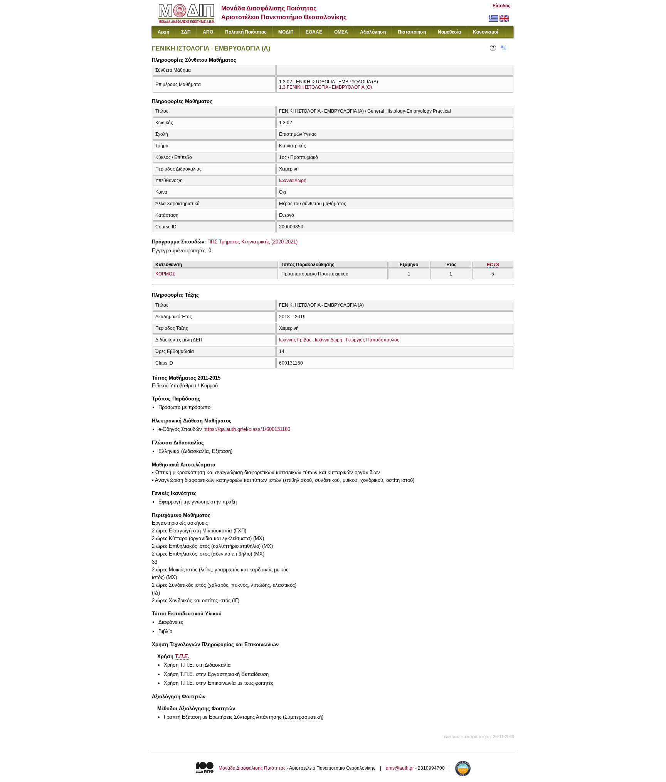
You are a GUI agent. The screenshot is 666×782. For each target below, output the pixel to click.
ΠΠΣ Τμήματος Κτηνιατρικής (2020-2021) (252, 242)
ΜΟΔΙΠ (286, 32)
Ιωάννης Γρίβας (295, 340)
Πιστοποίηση (412, 32)
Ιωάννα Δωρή (292, 180)
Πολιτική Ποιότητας (245, 32)
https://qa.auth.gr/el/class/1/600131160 (247, 429)
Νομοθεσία (449, 32)
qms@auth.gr (400, 768)
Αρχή (163, 32)
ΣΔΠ (186, 32)
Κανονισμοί (485, 32)
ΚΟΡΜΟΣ (165, 274)
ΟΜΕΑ (341, 32)
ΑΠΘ (208, 32)
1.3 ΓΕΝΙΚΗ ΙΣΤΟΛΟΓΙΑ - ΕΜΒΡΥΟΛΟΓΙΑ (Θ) (325, 87)
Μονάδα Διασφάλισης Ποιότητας (252, 768)
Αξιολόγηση (373, 32)
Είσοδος (501, 5)
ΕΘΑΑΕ (314, 32)
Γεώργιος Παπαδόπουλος (372, 340)
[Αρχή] (186, 21)
